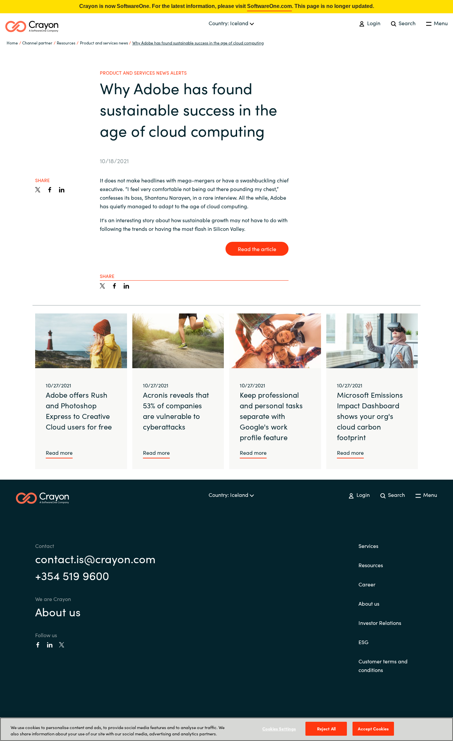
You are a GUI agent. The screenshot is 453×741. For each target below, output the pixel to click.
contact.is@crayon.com (95, 558)
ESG (363, 641)
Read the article (257, 248)
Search (406, 23)
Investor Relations (379, 622)
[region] (226, 729)
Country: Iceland (229, 23)
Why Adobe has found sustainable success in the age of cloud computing (198, 42)
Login (373, 23)
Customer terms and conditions (383, 665)
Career (366, 584)
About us (58, 611)
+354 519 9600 (72, 575)
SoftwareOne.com (269, 6)
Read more (59, 452)
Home (12, 42)
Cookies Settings (279, 728)
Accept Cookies (373, 728)
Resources (370, 565)
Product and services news (104, 42)
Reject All (326, 728)
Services (368, 545)
